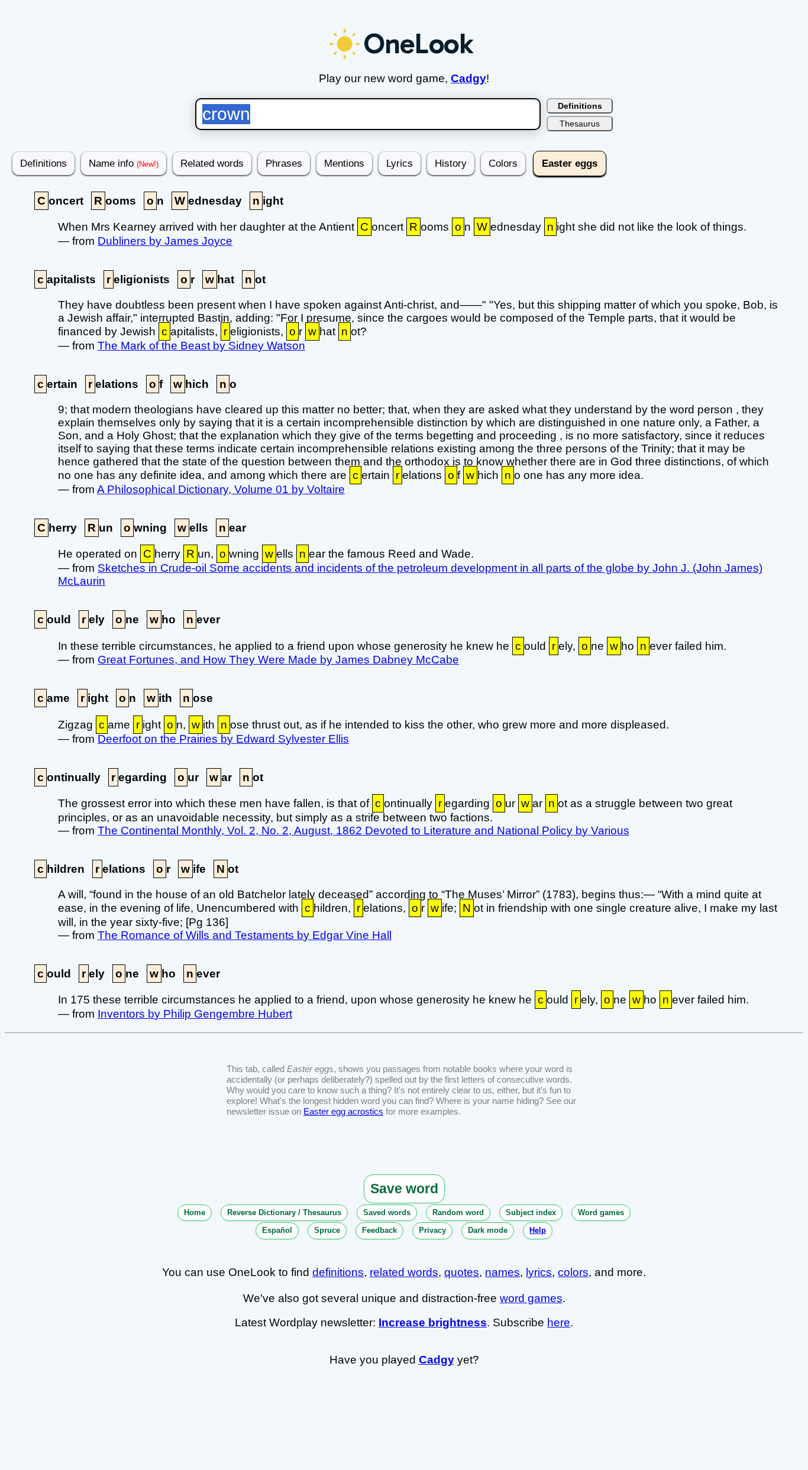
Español (277, 1230)
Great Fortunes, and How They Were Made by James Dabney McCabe (278, 659)
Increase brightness (433, 1322)
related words (404, 1272)
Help (537, 1230)
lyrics (539, 1272)
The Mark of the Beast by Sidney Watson (201, 345)
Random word (458, 1212)
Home (194, 1212)
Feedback (379, 1230)
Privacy (432, 1230)
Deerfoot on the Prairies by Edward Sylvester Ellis (223, 739)
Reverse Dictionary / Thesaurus (284, 1212)
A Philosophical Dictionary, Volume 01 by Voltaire (221, 489)
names (502, 1272)
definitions (338, 1272)
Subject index (531, 1212)
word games (531, 1298)
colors (573, 1272)
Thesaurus (580, 123)
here (558, 1322)
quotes (461, 1272)
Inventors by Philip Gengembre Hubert (195, 1014)
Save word (404, 1188)
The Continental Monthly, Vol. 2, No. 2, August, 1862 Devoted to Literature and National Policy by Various (363, 830)
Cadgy (468, 78)
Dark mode (488, 1230)
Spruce (327, 1230)
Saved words (387, 1212)
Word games (601, 1212)
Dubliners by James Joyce (165, 241)
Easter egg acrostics (343, 1111)
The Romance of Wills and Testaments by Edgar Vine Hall (245, 935)
